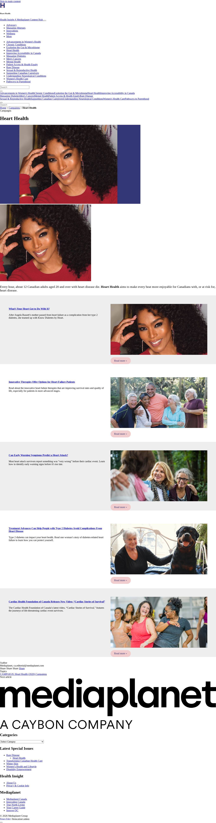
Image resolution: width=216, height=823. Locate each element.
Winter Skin (12, 763)
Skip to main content (10, 1)
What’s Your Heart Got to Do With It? (29, 308)
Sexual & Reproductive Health (21, 70)
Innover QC (12, 810)
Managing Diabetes (16, 56)
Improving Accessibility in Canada (23, 53)
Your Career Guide (15, 807)
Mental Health (13, 61)
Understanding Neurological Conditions (26, 76)
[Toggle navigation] (44, 20)
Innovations (12, 30)
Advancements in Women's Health (23, 41)
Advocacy (11, 25)
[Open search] (1, 91)
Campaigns (14, 107)
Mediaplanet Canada (16, 799)
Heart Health (12, 50)
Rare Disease (12, 67)
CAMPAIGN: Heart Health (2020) (18, 674)
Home (3, 107)
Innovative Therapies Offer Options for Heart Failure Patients (42, 382)
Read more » (120, 360)
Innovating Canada (15, 802)
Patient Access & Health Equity (22, 64)
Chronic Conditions (16, 44)
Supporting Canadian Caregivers (22, 73)
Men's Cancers (13, 58)
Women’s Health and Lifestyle (21, 766)
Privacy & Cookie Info (17, 785)
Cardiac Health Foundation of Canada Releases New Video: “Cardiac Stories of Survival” (57, 601)
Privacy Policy (5, 819)
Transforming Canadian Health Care (24, 760)
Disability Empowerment (18, 769)
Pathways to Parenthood (18, 81)
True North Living (15, 804)
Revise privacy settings (20, 819)
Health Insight (21, 19)
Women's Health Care (17, 78)
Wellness (10, 33)
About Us (11, 782)
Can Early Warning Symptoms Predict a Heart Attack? (38, 455)
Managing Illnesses (15, 28)
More (9, 36)
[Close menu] (1, 102)
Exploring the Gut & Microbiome (23, 47)
